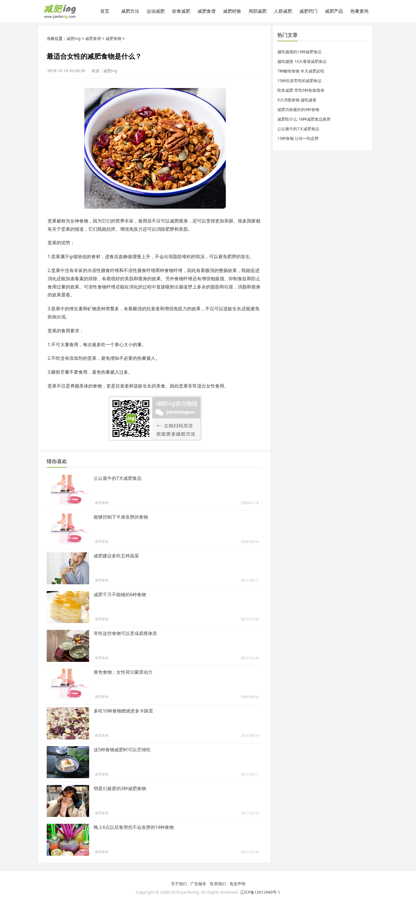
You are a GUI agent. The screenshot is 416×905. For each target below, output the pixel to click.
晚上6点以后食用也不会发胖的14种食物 (134, 827)
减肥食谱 (207, 11)
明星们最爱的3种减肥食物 (120, 788)
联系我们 (218, 883)
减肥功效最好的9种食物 (298, 109)
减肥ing (74, 38)
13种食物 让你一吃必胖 (298, 138)
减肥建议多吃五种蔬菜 (116, 556)
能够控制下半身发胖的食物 (121, 517)
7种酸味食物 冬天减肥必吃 (300, 71)
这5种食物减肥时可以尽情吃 (122, 749)
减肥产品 (334, 11)
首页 (104, 11)
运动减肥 (156, 11)
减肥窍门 (308, 11)
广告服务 (198, 883)
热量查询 (359, 11)
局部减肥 (257, 11)
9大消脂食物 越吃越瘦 (296, 99)
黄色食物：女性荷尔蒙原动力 (123, 672)
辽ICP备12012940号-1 (260, 892)
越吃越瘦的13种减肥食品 (299, 51)
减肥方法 (130, 11)
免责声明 (237, 883)
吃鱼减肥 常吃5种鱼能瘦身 (300, 90)
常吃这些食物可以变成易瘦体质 (125, 633)
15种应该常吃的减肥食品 (299, 80)
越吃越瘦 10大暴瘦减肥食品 (302, 61)
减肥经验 (232, 11)
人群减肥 (283, 11)
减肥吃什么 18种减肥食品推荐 (304, 119)
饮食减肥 (181, 11)
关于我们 (179, 883)
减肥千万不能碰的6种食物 (120, 594)
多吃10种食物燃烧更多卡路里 (123, 711)
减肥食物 (113, 38)
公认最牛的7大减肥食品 (117, 478)
